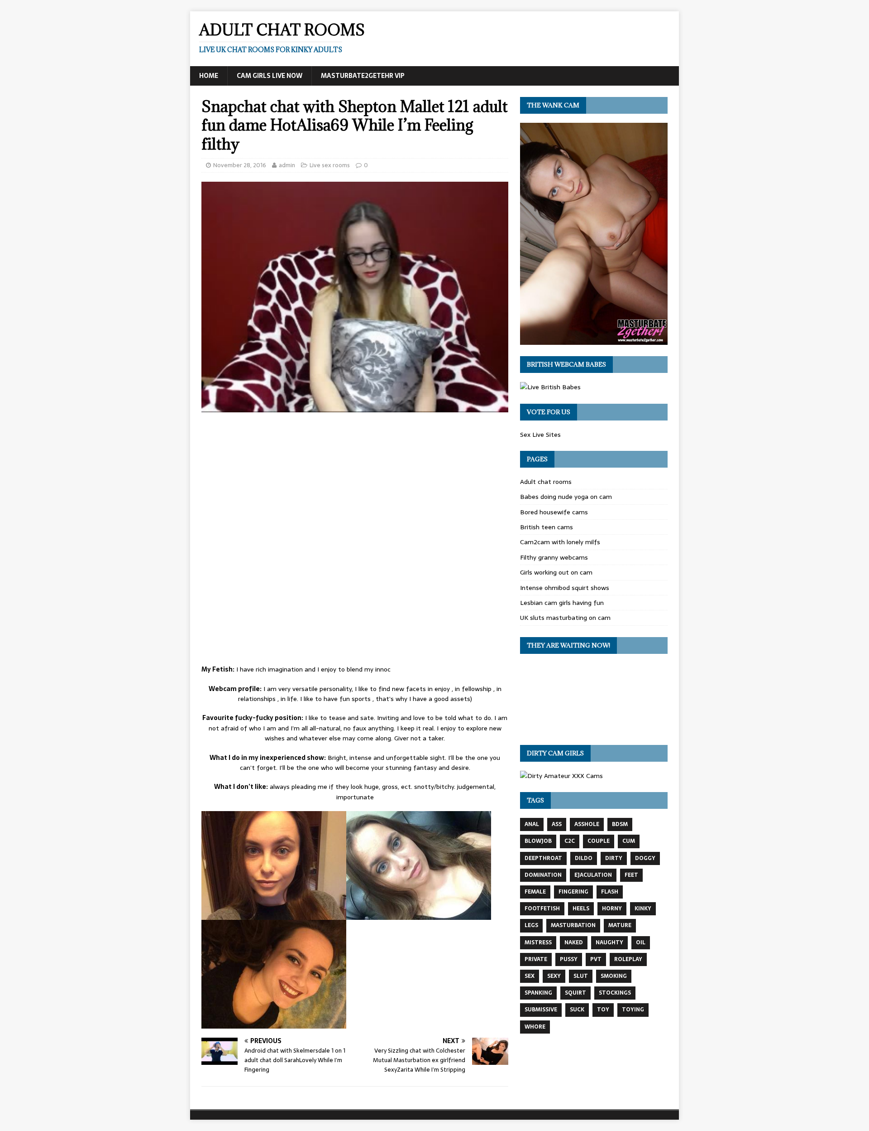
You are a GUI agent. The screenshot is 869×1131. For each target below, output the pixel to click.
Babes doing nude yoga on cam (566, 497)
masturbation (573, 925)
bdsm (620, 824)
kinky (643, 908)
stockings (615, 992)
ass (557, 824)
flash (609, 891)
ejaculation (593, 875)
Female (535, 891)
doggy (645, 858)
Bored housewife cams (554, 512)
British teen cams (546, 527)
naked (573, 942)
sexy (554, 976)
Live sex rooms (330, 165)
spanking (538, 992)
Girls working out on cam (556, 572)
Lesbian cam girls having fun (562, 603)
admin (287, 165)
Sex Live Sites (540, 435)
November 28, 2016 (239, 165)
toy (603, 1009)
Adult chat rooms (546, 482)
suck (577, 1009)
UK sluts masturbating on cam (565, 618)
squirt (575, 992)
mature (619, 925)
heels (581, 908)
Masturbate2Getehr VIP (363, 76)
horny (612, 908)
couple (598, 841)
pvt (596, 959)
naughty (609, 942)
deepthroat (543, 858)
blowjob (538, 841)
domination (543, 875)
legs (531, 925)
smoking (614, 976)
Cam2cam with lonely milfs (560, 542)
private (536, 959)
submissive (541, 1009)
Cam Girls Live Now (269, 76)
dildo (583, 858)
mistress (538, 942)
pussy (569, 959)
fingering (573, 891)
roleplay (628, 959)
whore (535, 1026)
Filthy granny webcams (554, 557)
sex (530, 976)
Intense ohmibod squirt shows (564, 588)
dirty (613, 858)
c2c (569, 841)
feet (631, 875)
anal (532, 824)
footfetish (542, 908)
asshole (586, 824)
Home (208, 76)
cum (628, 841)
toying (633, 1009)
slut (580, 976)
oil (640, 942)
